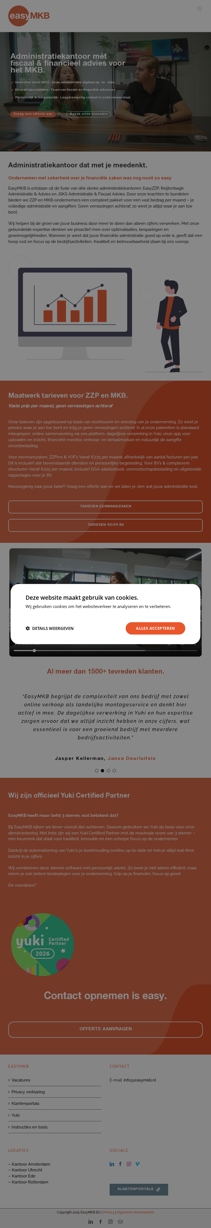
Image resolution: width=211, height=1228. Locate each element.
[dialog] (105, 614)
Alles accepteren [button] (155, 628)
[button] (50, 628)
